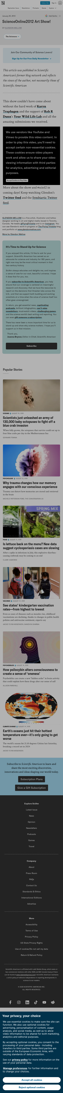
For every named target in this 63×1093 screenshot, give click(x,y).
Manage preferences (15, 1068)
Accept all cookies (32, 1079)
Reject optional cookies (32, 1087)
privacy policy (20, 1059)
